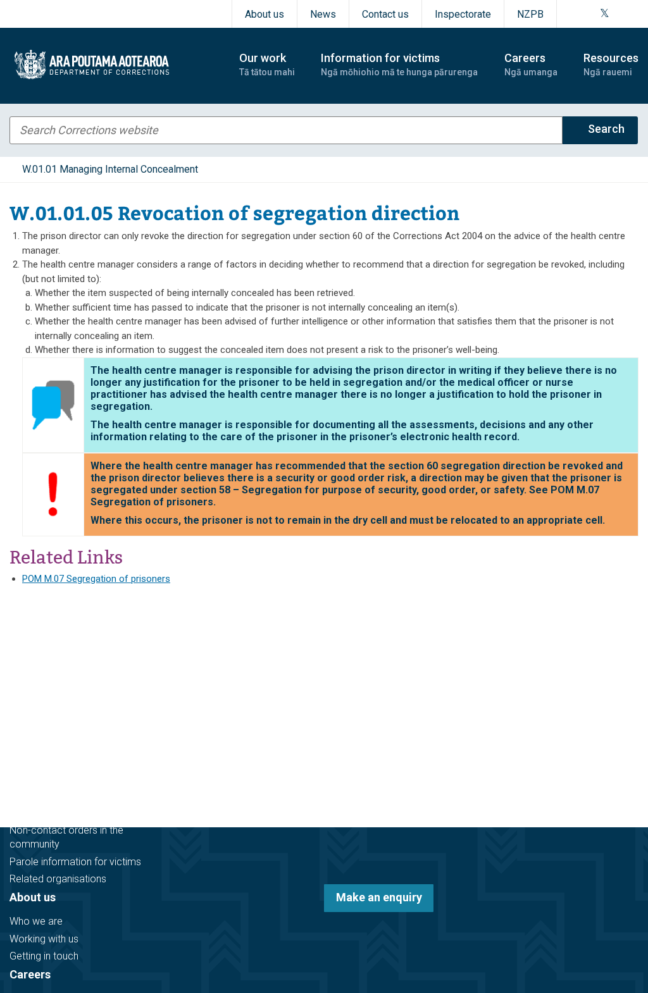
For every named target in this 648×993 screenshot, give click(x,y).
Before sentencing (49, 704)
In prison (28, 738)
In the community (48, 721)
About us (264, 14)
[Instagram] (588, 14)
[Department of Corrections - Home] (113, 64)
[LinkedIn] (634, 14)
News (323, 14)
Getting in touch (43, 956)
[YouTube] (619, 14)
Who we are (36, 921)
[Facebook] (573, 14)
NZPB (530, 14)
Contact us (385, 14)
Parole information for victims (75, 862)
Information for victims (70, 788)
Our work (33, 679)
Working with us (43, 939)
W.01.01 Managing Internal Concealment (110, 169)
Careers (30, 974)
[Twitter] (604, 14)
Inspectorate (463, 14)
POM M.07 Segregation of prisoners (96, 578)
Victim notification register (67, 812)
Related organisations (57, 879)
